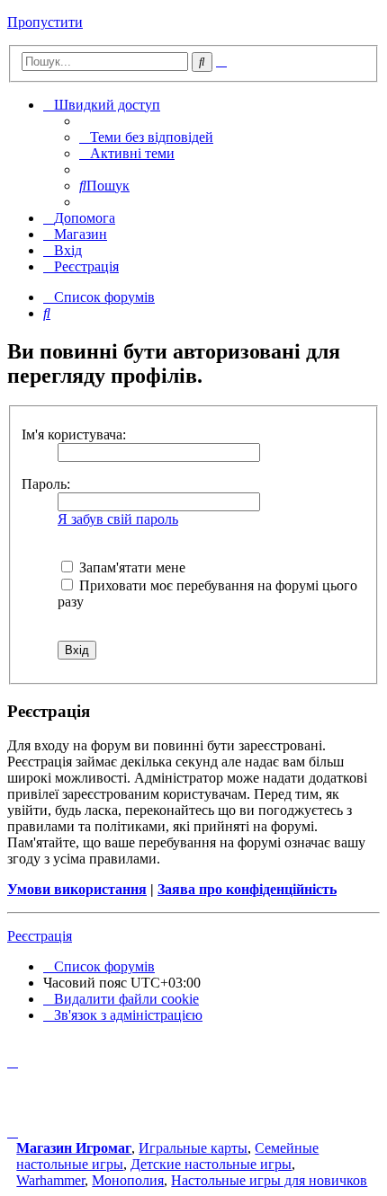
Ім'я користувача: (74, 434)
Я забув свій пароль (118, 519)
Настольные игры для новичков (269, 1180)
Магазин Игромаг (73, 1148)
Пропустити (45, 22)
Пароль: (46, 484)
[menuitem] (146, 137)
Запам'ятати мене (130, 567)
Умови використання (77, 889)
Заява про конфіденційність (247, 889)
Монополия (128, 1180)
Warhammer (50, 1180)
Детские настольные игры (211, 1164)
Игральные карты (193, 1148)
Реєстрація (39, 936)
